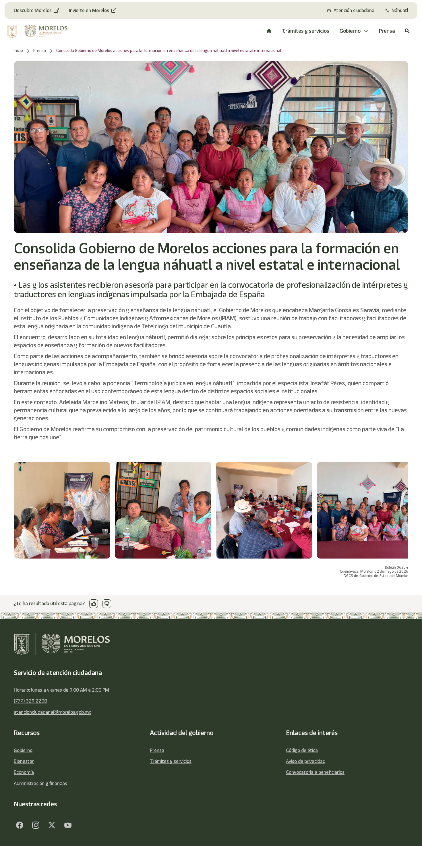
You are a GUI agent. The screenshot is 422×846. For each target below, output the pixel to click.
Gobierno (23, 750)
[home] (41, 31)
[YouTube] (67, 825)
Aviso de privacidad (305, 761)
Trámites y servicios (170, 761)
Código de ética (302, 750)
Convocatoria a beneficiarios (315, 772)
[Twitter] (51, 825)
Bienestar (24, 761)
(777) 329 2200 (30, 701)
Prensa (157, 750)
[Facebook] (19, 825)
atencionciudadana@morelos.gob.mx (52, 712)
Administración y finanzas (40, 783)
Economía (24, 772)
